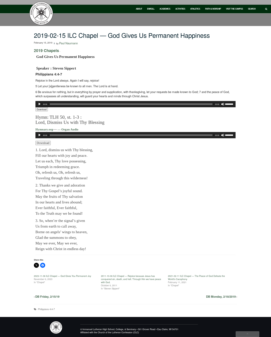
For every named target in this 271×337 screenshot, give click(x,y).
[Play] (39, 104)
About (139, 9)
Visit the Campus (234, 9)
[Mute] (222, 104)
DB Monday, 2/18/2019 (221, 296)
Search (251, 9)
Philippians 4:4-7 (46, 309)
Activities (180, 9)
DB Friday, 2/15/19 (47, 296)
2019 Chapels (46, 50)
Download (42, 109)
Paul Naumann (68, 43)
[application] (135, 104)
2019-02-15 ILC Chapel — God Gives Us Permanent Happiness (122, 35)
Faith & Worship (213, 9)
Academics (164, 9)
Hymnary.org (44, 129)
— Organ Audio (67, 129)
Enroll (150, 9)
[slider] (229, 104)
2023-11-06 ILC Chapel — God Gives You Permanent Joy (62, 275)
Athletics (195, 9)
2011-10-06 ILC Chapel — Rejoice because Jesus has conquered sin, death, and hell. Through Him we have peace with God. (131, 279)
